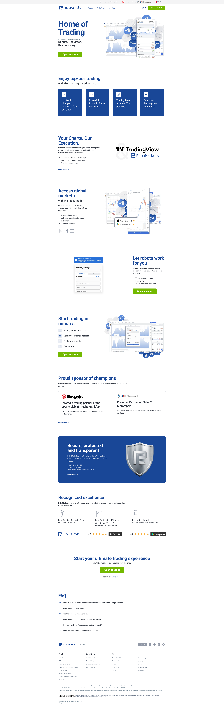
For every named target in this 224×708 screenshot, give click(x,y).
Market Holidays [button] (90, 661)
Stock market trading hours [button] (93, 664)
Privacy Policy (142, 658)
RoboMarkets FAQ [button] (90, 667)
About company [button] (116, 657)
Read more (62, 169)
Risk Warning (142, 661)
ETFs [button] (60, 661)
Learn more (62, 423)
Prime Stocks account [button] (65, 664)
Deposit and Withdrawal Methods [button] (68, 676)
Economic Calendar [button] (91, 657)
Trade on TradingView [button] (65, 673)
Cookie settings (142, 667)
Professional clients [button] (64, 680)
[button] (159, 2)
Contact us (116, 577)
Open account (70, 54)
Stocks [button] (61, 657)
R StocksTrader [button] (63, 670)
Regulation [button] (115, 664)
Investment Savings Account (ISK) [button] (68, 667)
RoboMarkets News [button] (117, 661)
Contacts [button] (114, 670)
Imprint (140, 664)
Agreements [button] (115, 667)
